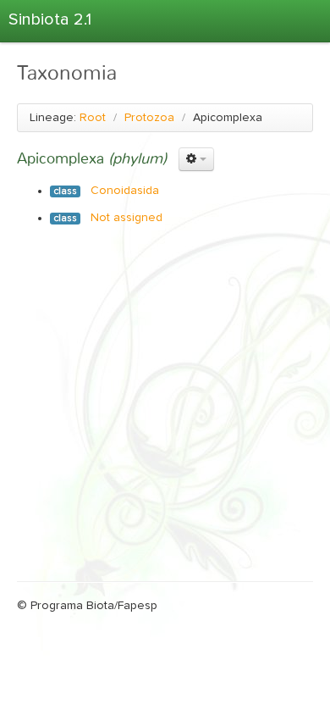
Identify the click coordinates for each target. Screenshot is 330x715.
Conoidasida (125, 191)
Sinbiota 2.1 (49, 19)
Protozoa (149, 118)
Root (93, 118)
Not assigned (126, 218)
